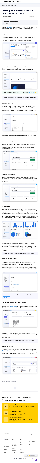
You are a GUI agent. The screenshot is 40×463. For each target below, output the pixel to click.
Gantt (5, 452)
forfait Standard (6, 296)
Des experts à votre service (16, 417)
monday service (7, 444)
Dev (5, 442)
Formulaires (14, 442)
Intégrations (6, 449)
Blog (21, 439)
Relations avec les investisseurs (15, 450)
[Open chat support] (35, 460)
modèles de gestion (13, 306)
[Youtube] (20, 458)
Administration (14, 5)
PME (29, 444)
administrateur (9, 27)
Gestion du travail (7, 439)
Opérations (22, 452)
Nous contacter (31, 452)
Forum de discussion (15, 411)
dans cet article (31, 92)
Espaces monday (23, 442)
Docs (13, 439)
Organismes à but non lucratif (32, 446)
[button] (37, 2)
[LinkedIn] (16, 458)
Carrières (13, 448)
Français (33, 434)
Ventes (21, 449)
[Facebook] (18, 458)
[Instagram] (24, 458)
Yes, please (35, 457)
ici (2, 137)
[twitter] (22, 458)
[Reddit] (14, 458)
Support (3, 5)
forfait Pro (6, 297)
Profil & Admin (8, 5)
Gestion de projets (23, 446)
